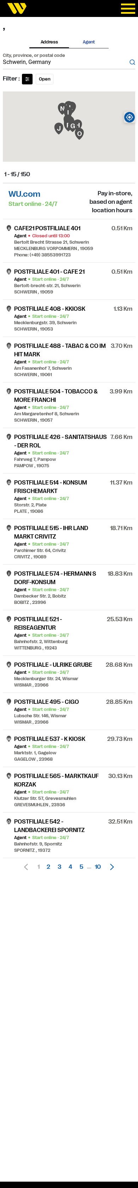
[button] (110, 867)
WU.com (24, 194)
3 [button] (59, 867)
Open (44, 79)
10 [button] (98, 867)
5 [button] (81, 867)
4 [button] (70, 867)
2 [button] (48, 867)
